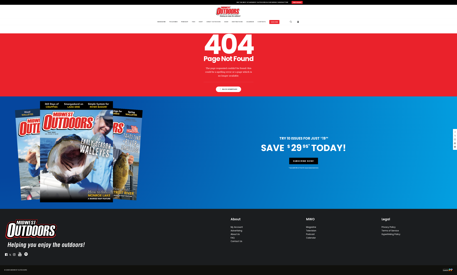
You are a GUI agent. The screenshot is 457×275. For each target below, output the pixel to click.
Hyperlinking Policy (391, 234)
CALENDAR (250, 22)
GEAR (226, 22)
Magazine (311, 227)
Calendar (311, 237)
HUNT (201, 22)
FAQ (233, 237)
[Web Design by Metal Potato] (448, 271)
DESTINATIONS (237, 22)
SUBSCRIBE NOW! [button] (303, 160)
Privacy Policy (389, 227)
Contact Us (236, 241)
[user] (298, 21)
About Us (235, 234)
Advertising (236, 230)
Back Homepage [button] (229, 89)
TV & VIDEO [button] (173, 22)
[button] (6, 255)
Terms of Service (390, 230)
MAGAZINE (161, 22)
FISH (193, 22)
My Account (237, 227)
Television (311, 230)
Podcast (310, 234)
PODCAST (184, 22)
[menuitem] (161, 21)
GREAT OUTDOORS (213, 22)
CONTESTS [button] (262, 22)
